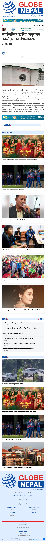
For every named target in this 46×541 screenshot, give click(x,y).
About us (3, 539)
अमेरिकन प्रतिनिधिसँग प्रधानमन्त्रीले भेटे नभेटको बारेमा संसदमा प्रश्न (18, 220)
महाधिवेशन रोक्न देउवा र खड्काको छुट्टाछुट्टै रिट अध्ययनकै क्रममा (18, 338)
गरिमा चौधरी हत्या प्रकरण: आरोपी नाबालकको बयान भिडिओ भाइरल (19, 250)
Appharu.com (36, 539)
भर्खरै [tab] (4, 319)
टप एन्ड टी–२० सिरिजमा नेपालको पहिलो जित (13, 190)
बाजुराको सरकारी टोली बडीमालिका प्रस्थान (13, 280)
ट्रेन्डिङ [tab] (41, 319)
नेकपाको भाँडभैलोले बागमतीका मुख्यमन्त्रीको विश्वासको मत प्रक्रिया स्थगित (20, 344)
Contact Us (20, 539)
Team (7, 538)
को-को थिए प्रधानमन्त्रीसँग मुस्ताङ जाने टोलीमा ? (14, 323)
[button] (43, 25)
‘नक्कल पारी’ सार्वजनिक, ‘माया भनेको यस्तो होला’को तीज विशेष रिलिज (20, 160)
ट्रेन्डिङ (4, 357)
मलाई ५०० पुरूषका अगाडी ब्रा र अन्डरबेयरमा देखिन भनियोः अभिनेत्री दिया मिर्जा (21, 310)
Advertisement (11, 538)
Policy (16, 538)
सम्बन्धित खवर (6, 132)
